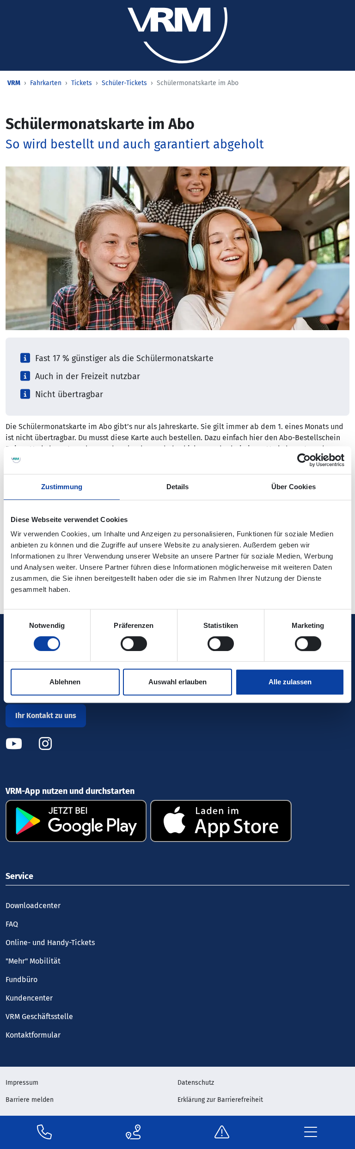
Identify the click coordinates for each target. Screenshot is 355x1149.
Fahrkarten (45, 83)
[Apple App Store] (220, 820)
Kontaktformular (33, 1035)
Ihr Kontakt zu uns (45, 715)
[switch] (134, 643)
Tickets (81, 83)
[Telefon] (44, 1132)
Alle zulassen (290, 682)
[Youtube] (21, 743)
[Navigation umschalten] (310, 1132)
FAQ (12, 924)
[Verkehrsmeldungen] (221, 1132)
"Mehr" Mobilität (33, 961)
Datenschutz (196, 1083)
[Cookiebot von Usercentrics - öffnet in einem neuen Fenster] (303, 460)
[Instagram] (45, 743)
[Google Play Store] (76, 820)
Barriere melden (30, 1100)
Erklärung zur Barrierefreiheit (220, 1100)
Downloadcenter (33, 905)
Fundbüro (21, 979)
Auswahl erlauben (177, 682)
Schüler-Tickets (124, 83)
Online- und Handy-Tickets (50, 942)
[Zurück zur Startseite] (177, 35)
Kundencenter (29, 998)
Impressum (22, 1083)
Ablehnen (64, 682)
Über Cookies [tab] (293, 487)
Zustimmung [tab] (61, 487)
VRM (13, 83)
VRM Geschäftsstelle (39, 1016)
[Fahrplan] (133, 1132)
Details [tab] (177, 487)
